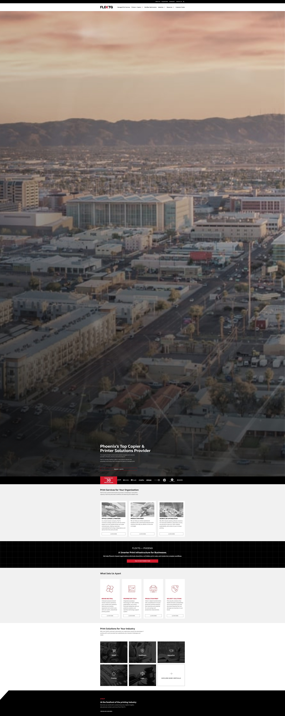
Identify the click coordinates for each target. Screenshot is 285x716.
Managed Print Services (123, 7)
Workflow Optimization (150, 7)
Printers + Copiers (136, 7)
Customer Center (180, 7)
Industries (160, 7)
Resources (169, 7)
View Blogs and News (106, 711)
